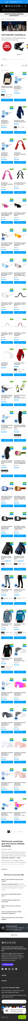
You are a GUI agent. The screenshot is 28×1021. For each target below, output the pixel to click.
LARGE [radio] (2, 94)
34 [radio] (9, 598)
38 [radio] (2, 600)
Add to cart (7, 100)
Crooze (6, 1017)
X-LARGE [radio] (3, 97)
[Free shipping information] (16, 82)
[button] (25, 6)
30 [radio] (4, 598)
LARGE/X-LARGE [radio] (17, 435)
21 (19, 832)
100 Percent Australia (10, 19)
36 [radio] (11, 598)
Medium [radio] (19, 127)
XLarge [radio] (15, 129)
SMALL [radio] (11, 94)
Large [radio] (23, 127)
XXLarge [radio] (19, 371)
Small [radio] (15, 127)
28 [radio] (2, 598)
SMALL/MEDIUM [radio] (17, 437)
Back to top (14, 935)
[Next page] (22, 831)
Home (3, 19)
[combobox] (14, 10)
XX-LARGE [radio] (8, 97)
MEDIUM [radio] (6, 94)
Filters (23, 65)
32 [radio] (6, 598)
